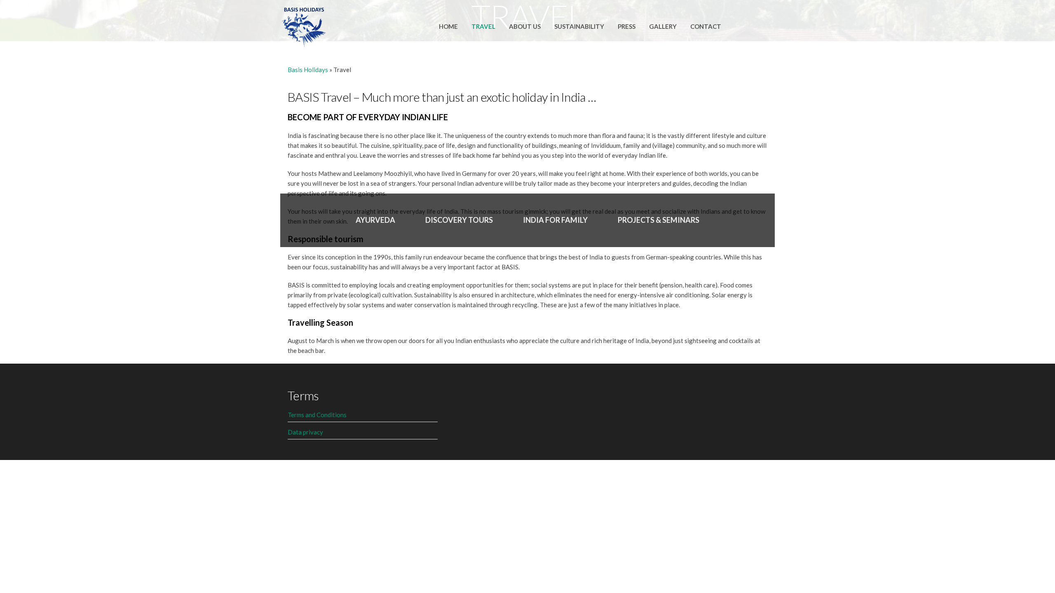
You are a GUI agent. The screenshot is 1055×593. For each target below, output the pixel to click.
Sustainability (579, 26)
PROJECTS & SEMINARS (658, 219)
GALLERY (663, 26)
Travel (483, 26)
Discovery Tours (459, 219)
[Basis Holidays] (304, 25)
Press (626, 26)
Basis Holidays (308, 69)
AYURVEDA (375, 219)
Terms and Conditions (317, 414)
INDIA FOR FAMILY (555, 219)
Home (448, 26)
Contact (705, 26)
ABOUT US (525, 26)
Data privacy (305, 432)
